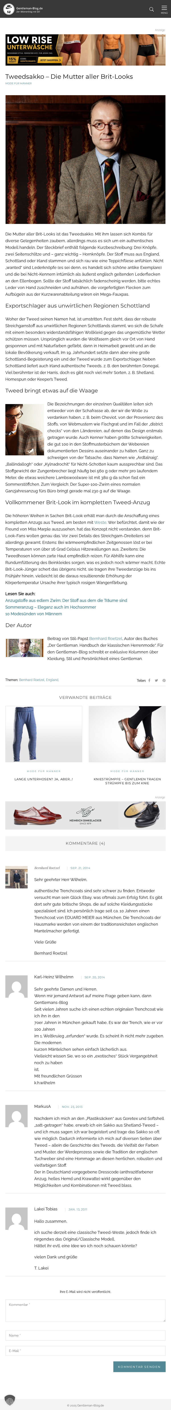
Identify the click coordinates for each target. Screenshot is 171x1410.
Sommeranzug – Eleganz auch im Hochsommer (50, 607)
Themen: (11, 680)
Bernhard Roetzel (105, 638)
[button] (10, 1400)
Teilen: (141, 680)
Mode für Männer (18, 83)
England (52, 679)
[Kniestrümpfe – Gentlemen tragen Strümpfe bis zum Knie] (86, 734)
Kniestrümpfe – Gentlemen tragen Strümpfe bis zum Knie (85, 781)
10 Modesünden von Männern (33, 613)
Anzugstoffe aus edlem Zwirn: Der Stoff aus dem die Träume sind (66, 600)
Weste (100, 522)
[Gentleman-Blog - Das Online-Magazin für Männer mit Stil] (23, 8)
